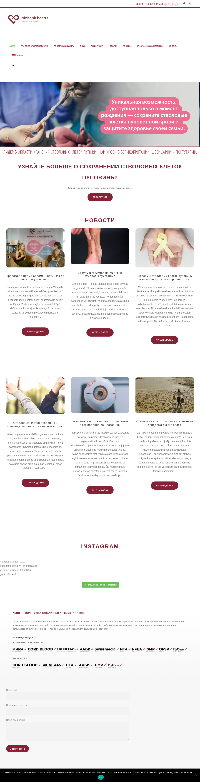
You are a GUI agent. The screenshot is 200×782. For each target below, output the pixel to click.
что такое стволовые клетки (34, 45)
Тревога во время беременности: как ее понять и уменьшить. (35, 277)
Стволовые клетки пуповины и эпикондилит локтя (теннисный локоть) (35, 424)
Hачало (11, 45)
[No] (196, 775)
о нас (82, 45)
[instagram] (190, 3)
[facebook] (184, 3)
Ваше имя (11, 690)
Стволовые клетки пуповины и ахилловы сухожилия (100, 274)
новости (112, 45)
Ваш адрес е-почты (16, 705)
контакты (173, 45)
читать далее (35, 331)
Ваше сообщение (15, 720)
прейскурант (97, 45)
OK (100, 777)
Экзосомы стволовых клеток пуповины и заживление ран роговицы (100, 423)
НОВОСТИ (100, 220)
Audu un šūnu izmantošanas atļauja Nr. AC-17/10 (48, 613)
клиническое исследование (149, 45)
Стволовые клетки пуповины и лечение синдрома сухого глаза (164, 423)
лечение (126, 45)
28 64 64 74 (171, 3)
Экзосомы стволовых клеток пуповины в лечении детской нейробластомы (164, 277)
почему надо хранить (64, 45)
